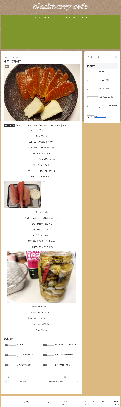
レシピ (65, 402)
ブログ (13, 125)
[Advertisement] (60, 36)
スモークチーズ (22, 125)
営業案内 (27, 402)
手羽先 (54, 125)
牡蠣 (65, 125)
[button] (116, 57)
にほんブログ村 (100, 117)
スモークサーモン (33, 125)
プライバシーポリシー (83, 404)
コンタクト (64, 404)
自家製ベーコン (45, 125)
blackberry (46, 402)
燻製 (60, 125)
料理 (7, 125)
